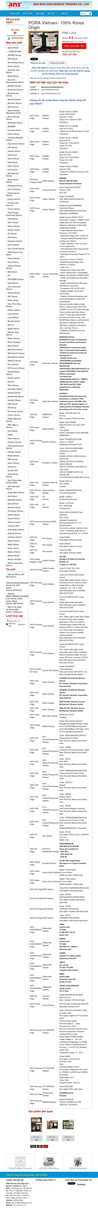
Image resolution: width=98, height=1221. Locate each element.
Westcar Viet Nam (14, 559)
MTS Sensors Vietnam (16, 368)
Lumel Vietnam (13, 317)
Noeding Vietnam (14, 393)
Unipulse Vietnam (14, 533)
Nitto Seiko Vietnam (15, 389)
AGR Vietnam (13, 59)
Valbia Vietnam (13, 544)
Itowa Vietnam (13, 283)
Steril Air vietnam (14, 507)
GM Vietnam (12, 237)
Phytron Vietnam (14, 415)
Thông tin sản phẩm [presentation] (38, 63)
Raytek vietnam (13, 455)
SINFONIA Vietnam (15, 500)
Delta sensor (12, 155)
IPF (9, 275)
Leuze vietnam (13, 313)
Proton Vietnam (13, 438)
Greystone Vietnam (15, 241)
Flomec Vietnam (14, 209)
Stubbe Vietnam (14, 515)
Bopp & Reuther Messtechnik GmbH (13, 111)
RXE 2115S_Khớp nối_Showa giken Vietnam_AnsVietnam (14, 609)
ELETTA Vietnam (14, 189)
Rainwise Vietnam (14, 452)
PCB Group (12, 407)
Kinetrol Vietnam (14, 293)
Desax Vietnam (13, 158)
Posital (10, 434)
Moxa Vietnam (13, 364)
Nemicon (11, 381)
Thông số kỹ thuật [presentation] (57, 63)
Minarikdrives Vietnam (16, 357)
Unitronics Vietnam (15, 537)
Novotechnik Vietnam (16, 396)
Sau (45, 1146)
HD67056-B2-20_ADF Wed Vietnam (15, 575)
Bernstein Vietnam (15, 103)
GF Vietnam (12, 233)
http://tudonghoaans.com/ (51, 93)
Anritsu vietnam (13, 66)
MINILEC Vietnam (14, 360)
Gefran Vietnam (14, 226)
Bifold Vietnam (13, 107)
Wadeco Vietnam (14, 552)
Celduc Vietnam (14, 134)
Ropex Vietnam (13, 463)
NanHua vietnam (14, 378)
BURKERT (12, 126)
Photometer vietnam (15, 411)
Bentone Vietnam (14, 99)
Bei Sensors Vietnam (15, 89)
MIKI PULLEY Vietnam (16, 353)
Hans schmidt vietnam (16, 248)
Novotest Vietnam (14, 400)
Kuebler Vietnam (14, 310)
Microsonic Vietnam (15, 349)
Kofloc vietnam (13, 300)
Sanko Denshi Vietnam (12, 475)
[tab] (38, 63)
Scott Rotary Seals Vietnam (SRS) (14, 481)
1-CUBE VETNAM (14, 51)
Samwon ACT (13, 470)
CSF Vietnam (13, 147)
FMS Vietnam (13, 219)
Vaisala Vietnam (14, 541)
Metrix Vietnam (13, 346)
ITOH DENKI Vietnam (16, 279)
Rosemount (12, 467)
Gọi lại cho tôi (74, 46)
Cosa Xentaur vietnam (16, 143)
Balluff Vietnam (13, 76)
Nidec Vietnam (13, 385)
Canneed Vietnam (14, 130)
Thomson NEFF (14, 526)
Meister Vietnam (14, 338)
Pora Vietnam (13, 431)
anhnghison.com (20, 1205)
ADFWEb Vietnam (14, 55)
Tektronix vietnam (14, 522)
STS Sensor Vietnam (15, 511)
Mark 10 (11, 325)
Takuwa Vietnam (14, 518)
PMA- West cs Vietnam (12, 426)
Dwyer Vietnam (13, 166)
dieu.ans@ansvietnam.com (15, 35)
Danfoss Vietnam (14, 151)
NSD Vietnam (13, 404)
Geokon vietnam (14, 230)
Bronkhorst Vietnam (15, 123)
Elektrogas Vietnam (15, 185)
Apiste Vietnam (13, 47)
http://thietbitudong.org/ (50, 90)
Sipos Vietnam (13, 503)
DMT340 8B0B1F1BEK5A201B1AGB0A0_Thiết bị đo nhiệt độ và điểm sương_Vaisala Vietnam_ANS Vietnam (20, 599)
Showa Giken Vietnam (16, 492)
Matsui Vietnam (13, 328)
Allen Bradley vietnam (16, 62)
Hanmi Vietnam (13, 245)
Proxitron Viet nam (15, 442)
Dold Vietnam (13, 162)
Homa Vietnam (13, 262)
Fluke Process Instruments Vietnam (14, 213)
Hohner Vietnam (14, 258)
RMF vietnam (13, 459)
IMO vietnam (12, 272)
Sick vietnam (12, 496)
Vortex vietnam (13, 548)
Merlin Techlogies (14, 342)
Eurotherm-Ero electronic (12, 204)
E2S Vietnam (12, 169)
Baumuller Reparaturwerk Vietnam (15, 81)
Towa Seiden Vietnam (16, 529)
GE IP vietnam (13, 222)
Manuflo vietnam (14, 321)
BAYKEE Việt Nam (14, 86)
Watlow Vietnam (14, 555)
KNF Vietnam (13, 296)
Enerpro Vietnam (14, 199)
